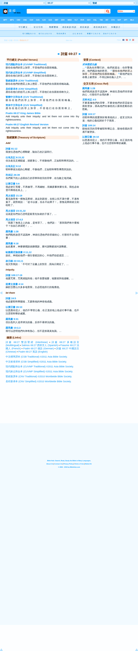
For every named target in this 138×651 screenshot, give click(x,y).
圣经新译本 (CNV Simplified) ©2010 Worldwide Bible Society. (38, 381)
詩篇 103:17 (88, 114)
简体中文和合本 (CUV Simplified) (24, 105)
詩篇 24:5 (11, 298)
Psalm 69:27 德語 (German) (38, 348)
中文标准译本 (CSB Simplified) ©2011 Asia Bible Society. (36, 361)
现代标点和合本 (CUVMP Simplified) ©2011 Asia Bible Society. (39, 371)
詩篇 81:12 (11, 148)
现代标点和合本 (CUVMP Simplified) (26, 72)
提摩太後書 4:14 (14, 284)
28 (119, 73)
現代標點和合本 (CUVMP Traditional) (26, 64)
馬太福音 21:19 (14, 195)
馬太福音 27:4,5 (14, 219)
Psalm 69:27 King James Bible (23, 113)
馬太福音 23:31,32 (16, 210)
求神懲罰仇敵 (89, 64)
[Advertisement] (69, 406)
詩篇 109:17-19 (14, 275)
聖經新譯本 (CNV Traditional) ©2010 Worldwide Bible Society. (39, 376)
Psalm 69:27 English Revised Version (27, 124)
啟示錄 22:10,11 (14, 261)
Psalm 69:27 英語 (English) (33, 351)
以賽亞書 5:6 (13, 183)
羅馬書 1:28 (12, 231)
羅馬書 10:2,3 (13, 327)
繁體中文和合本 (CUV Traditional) (24, 97)
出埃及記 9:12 (13, 166)
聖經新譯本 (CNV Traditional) (22, 80)
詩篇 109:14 (88, 125)
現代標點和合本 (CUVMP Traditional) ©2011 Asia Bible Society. (40, 366)
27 (111, 70)
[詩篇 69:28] (134, 299)
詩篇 (10, 40)
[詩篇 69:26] (3, 299)
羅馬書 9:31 (12, 319)
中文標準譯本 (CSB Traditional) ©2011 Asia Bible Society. (37, 356)
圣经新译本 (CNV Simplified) (21, 89)
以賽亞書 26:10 (14, 307)
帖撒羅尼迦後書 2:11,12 (19, 252)
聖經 (5, 40)
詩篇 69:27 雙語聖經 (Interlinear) (27, 342)
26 (86, 67)
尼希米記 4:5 (89, 99)
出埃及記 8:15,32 (15, 157)
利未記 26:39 (13, 175)
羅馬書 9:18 (12, 243)
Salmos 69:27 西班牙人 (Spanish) (40, 345)
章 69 (16, 40)
